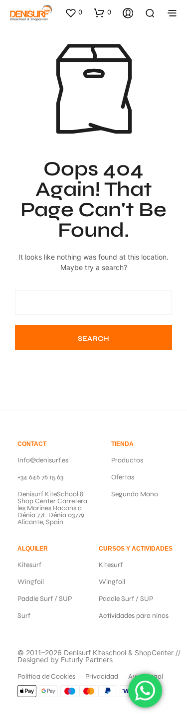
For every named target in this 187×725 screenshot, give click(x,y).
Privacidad (101, 676)
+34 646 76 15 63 (40, 477)
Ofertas (122, 477)
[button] (73, 12)
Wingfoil (30, 582)
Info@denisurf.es (42, 460)
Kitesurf (29, 565)
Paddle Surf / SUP (44, 598)
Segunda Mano (134, 494)
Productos (127, 460)
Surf (23, 615)
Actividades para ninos (134, 615)
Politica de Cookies (46, 676)
